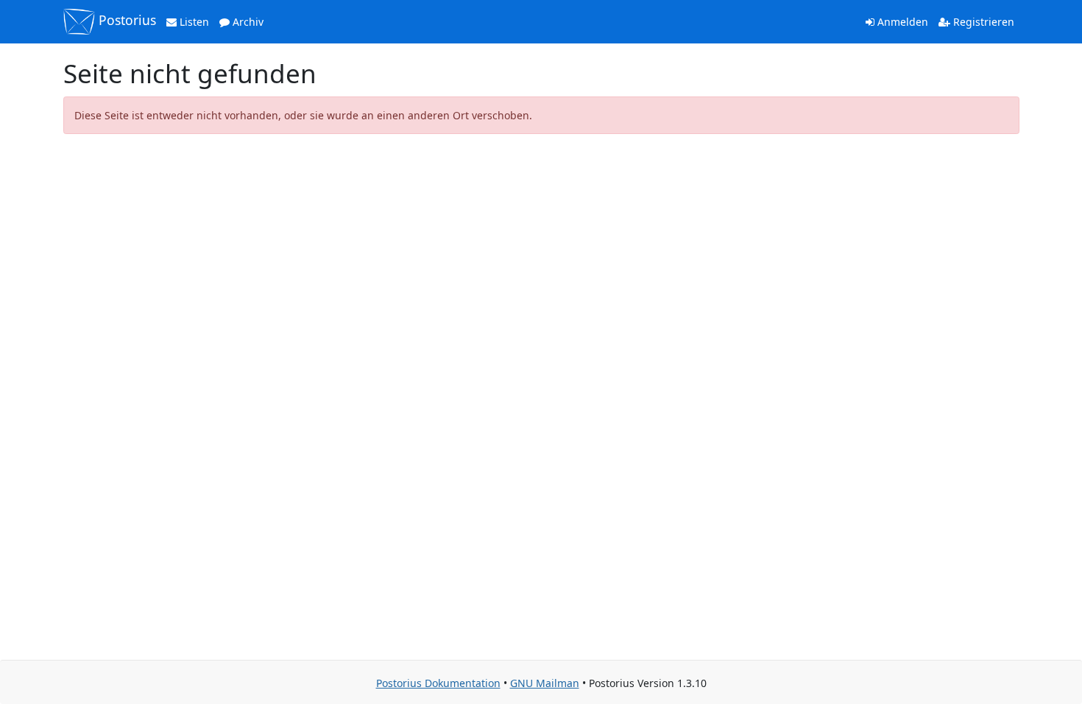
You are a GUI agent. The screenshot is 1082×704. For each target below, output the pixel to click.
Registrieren (982, 22)
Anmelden (901, 22)
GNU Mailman (544, 683)
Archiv (247, 22)
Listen (193, 22)
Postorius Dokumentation (438, 683)
